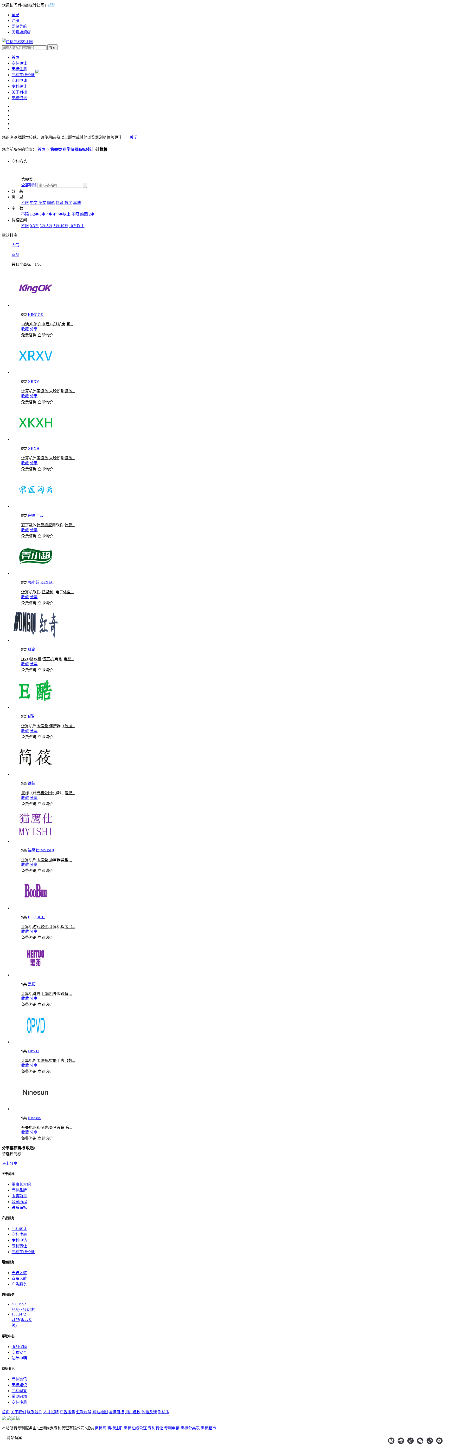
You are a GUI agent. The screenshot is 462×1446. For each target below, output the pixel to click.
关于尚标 (19, 92)
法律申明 (19, 1358)
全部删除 (29, 185)
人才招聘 (51, 1412)
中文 (34, 203)
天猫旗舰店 (21, 32)
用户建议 (133, 1412)
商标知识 (19, 1385)
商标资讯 (19, 98)
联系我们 (34, 1412)
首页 (15, 57)
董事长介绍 (21, 1184)
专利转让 (19, 86)
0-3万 (34, 226)
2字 (92, 214)
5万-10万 (60, 226)
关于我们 (18, 1412)
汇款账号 (83, 1412)
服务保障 (19, 1347)
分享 (34, 329)
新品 (15, 255)
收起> (31, 1148)
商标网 (100, 1428)
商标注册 (19, 69)
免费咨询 (29, 335)
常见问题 (19, 1396)
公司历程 (19, 1202)
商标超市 (208, 1428)
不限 (25, 203)
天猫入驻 (19, 1273)
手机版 (163, 1412)
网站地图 (100, 1412)
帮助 (52, 5)
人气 (15, 245)
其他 (77, 203)
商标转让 (19, 63)
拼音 (60, 203)
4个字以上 (62, 214)
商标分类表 (190, 1428)
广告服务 (19, 1284)
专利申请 (19, 81)
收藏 (25, 329)
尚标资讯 (19, 1379)
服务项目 (19, 1196)
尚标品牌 (19, 1190)
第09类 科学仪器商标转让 (72, 149)
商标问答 (19, 1391)
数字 (68, 203)
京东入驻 (19, 1278)
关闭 (133, 137)
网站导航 (19, 26)
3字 (42, 214)
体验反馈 (149, 1412)
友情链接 (116, 1412)
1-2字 (34, 214)
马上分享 (9, 1163)
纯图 (84, 214)
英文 (42, 203)
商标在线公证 (23, 75)
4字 (49, 214)
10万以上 (76, 226)
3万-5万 (46, 226)
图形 (51, 203)
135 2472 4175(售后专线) (22, 1320)
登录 (15, 15)
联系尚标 (19, 1207)
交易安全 (19, 1352)
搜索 (52, 47)
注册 (15, 21)
